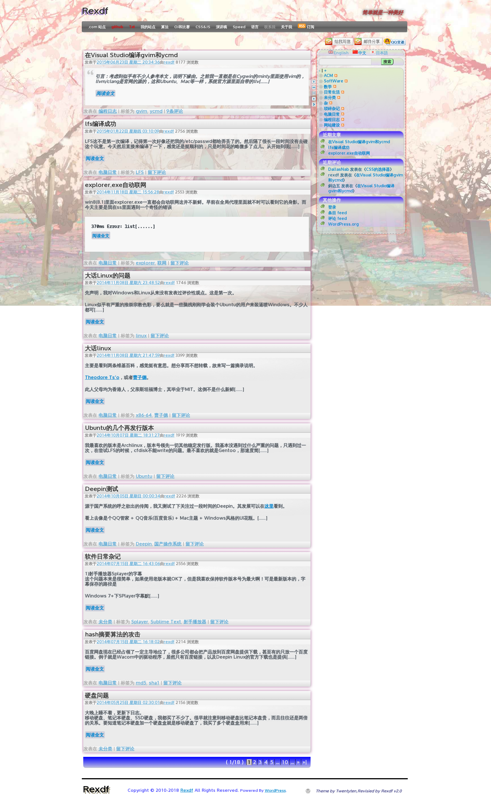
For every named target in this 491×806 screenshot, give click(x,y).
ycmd (156, 111)
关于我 (286, 26)
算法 (164, 26)
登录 (332, 207)
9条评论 (175, 111)
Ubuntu (144, 476)
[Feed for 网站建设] (342, 124)
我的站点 (148, 26)
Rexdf (95, 10)
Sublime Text (166, 621)
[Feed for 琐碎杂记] (342, 108)
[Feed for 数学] (334, 86)
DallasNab (338, 169)
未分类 (105, 621)
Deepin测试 (101, 488)
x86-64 (144, 415)
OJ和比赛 (182, 26)
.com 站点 (97, 26)
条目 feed (337, 212)
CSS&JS (202, 26)
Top (314, 82)
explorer (145, 263)
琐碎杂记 (332, 108)
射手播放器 (195, 621)
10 (285, 762)
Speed (239, 26)
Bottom (314, 99)
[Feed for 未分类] (338, 97)
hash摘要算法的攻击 (112, 634)
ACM (328, 75)
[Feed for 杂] (330, 103)
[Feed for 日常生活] (342, 91)
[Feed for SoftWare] (345, 80)
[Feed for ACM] (335, 75)
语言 (255, 26)
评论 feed (337, 218)
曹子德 (140, 377)
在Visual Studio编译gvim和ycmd (131, 55)
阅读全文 (105, 93)
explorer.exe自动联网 (115, 184)
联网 (162, 263)
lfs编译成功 (100, 123)
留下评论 (157, 172)
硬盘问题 (97, 695)
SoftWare (333, 80)
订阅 (310, 26)
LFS (140, 172)
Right (314, 104)
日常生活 (332, 91)
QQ (314, 87)
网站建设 (332, 124)
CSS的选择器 (378, 169)
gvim (141, 111)
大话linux (98, 348)
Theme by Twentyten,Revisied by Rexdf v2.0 (358, 790)
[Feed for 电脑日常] (342, 114)
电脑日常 (108, 172)
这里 (269, 506)
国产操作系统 (168, 544)
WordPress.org (343, 224)
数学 (328, 86)
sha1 (154, 683)
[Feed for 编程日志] (342, 119)
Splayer (139, 621)
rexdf (169, 62)
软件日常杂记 (103, 556)
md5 (141, 683)
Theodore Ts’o (102, 377)
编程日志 (108, 111)
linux (141, 335)
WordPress (275, 790)
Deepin (144, 544)
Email (314, 93)
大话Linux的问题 (107, 275)
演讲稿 (221, 26)
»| (304, 762)
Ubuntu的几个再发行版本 (119, 427)
